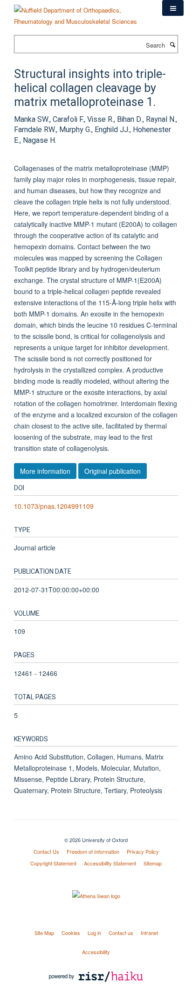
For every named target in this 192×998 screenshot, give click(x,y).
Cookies (71, 932)
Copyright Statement (53, 863)
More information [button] (45, 471)
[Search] (172, 44)
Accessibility (96, 952)
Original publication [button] (112, 471)
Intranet (149, 932)
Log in (94, 932)
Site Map (44, 932)
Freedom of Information (93, 851)
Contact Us (46, 851)
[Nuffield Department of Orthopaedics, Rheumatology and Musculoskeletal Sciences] (81, 12)
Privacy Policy (143, 851)
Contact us (121, 932)
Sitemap (153, 863)
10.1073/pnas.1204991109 (54, 506)
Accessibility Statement (110, 863)
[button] (173, 8)
